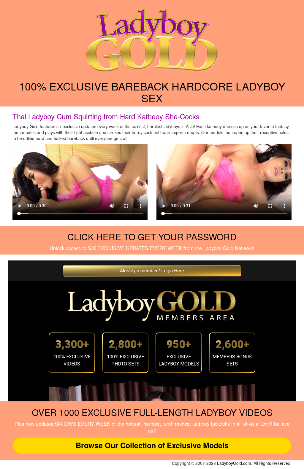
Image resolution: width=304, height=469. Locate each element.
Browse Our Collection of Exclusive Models (152, 445)
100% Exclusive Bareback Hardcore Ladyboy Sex (152, 91)
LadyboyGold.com (234, 463)
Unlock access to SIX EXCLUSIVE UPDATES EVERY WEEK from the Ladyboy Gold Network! (152, 248)
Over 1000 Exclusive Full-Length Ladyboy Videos (152, 412)
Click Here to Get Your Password (152, 236)
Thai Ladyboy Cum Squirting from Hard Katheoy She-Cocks (106, 116)
